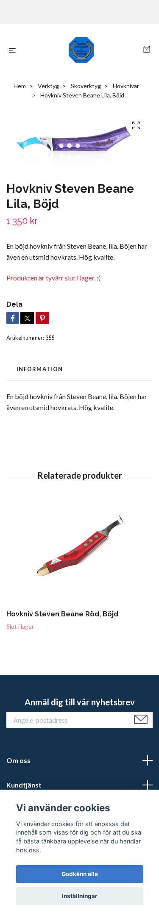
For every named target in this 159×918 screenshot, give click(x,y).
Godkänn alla (79, 874)
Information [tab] (40, 369)
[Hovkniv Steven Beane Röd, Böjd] (79, 554)
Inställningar (80, 896)
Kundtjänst (24, 785)
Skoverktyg (86, 85)
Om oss (18, 760)
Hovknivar (126, 85)
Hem (20, 85)
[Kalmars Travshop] (81, 50)
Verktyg (48, 85)
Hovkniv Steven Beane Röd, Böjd (62, 614)
